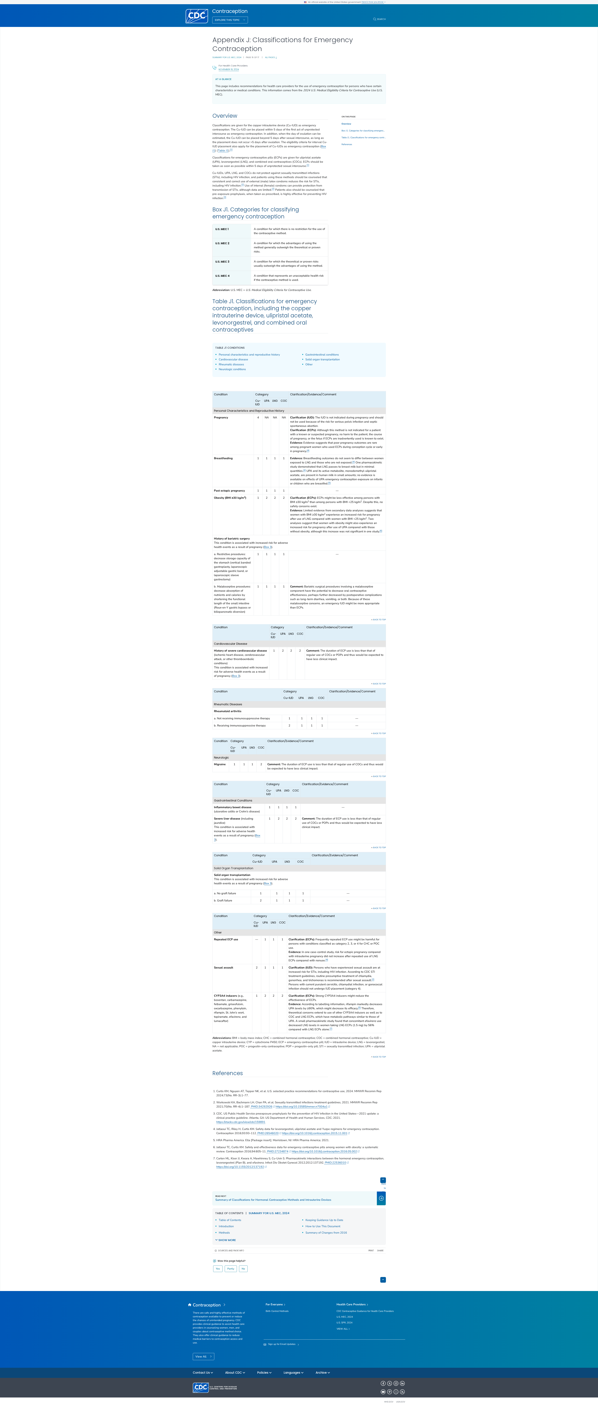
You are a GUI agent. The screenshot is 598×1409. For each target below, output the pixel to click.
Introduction (226, 1226)
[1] (231, 149)
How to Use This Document (323, 1226)
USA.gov (400, 1401)
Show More (227, 1240)
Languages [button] (292, 1373)
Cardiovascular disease (233, 359)
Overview (346, 124)
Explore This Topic (227, 20)
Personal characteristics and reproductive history (249, 354)
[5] (329, 482)
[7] (331, 1028)
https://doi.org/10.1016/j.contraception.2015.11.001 (314, 1133)
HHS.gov (388, 1401)
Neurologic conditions (232, 369)
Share (380, 1250)
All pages (270, 57)
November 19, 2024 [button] (229, 69)
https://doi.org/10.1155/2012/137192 (240, 1167)
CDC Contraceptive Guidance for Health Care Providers (365, 1311)
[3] (225, 197)
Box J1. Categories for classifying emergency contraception (364, 130)
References (347, 144)
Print (371, 1250)
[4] (308, 450)
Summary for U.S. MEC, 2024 (226, 57)
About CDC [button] (234, 1373)
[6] (381, 530)
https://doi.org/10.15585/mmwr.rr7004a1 (301, 1106)
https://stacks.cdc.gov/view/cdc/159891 (240, 1122)
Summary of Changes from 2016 (326, 1233)
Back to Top (379, 619)
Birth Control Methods (277, 1311)
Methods (224, 1233)
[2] (242, 184)
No (243, 1268)
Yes (218, 1268)
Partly (230, 1268)
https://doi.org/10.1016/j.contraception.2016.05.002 (324, 1151)
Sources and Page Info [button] (231, 1250)
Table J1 (223, 150)
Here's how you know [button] (373, 1)
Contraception (230, 11)
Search (381, 19)
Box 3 (267, 547)
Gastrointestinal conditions (322, 354)
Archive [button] (321, 1373)
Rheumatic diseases (231, 364)
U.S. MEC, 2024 (345, 1316)
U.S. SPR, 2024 (344, 1322)
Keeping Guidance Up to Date (324, 1220)
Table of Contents (230, 1220)
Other (309, 364)
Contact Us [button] (202, 1373)
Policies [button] (263, 1373)
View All (201, 1356)
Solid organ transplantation (322, 359)
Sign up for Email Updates (281, 1344)
